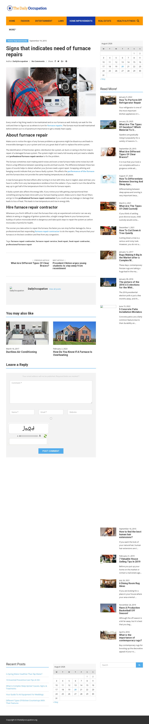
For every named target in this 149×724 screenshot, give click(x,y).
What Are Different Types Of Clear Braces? (129, 154)
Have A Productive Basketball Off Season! (129, 610)
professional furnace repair (19, 244)
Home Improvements (81, 21)
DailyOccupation (20, 61)
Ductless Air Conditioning (21, 351)
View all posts (55, 289)
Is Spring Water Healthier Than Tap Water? (24, 674)
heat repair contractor (79, 241)
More (12, 30)
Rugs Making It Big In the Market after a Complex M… (130, 257)
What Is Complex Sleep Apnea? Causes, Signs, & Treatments (26, 687)
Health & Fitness (126, 21)
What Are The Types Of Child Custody (130, 207)
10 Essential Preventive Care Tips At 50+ (23, 680)
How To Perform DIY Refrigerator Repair (130, 101)
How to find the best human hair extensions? (130, 534)
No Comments (38, 61)
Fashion (25, 21)
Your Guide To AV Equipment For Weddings (25, 694)
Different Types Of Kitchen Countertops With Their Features (25, 701)
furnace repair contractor (47, 231)
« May (102, 79)
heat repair (63, 241)
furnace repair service (46, 241)
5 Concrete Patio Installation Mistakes (130, 310)
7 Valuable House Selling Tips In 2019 (129, 560)
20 (122, 66)
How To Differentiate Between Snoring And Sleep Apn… (131, 181)
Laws (61, 21)
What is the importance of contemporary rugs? (130, 638)
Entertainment (43, 21)
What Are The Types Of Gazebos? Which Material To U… (130, 127)
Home (12, 21)
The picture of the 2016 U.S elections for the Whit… (129, 285)
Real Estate (104, 21)
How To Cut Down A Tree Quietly (130, 232)
